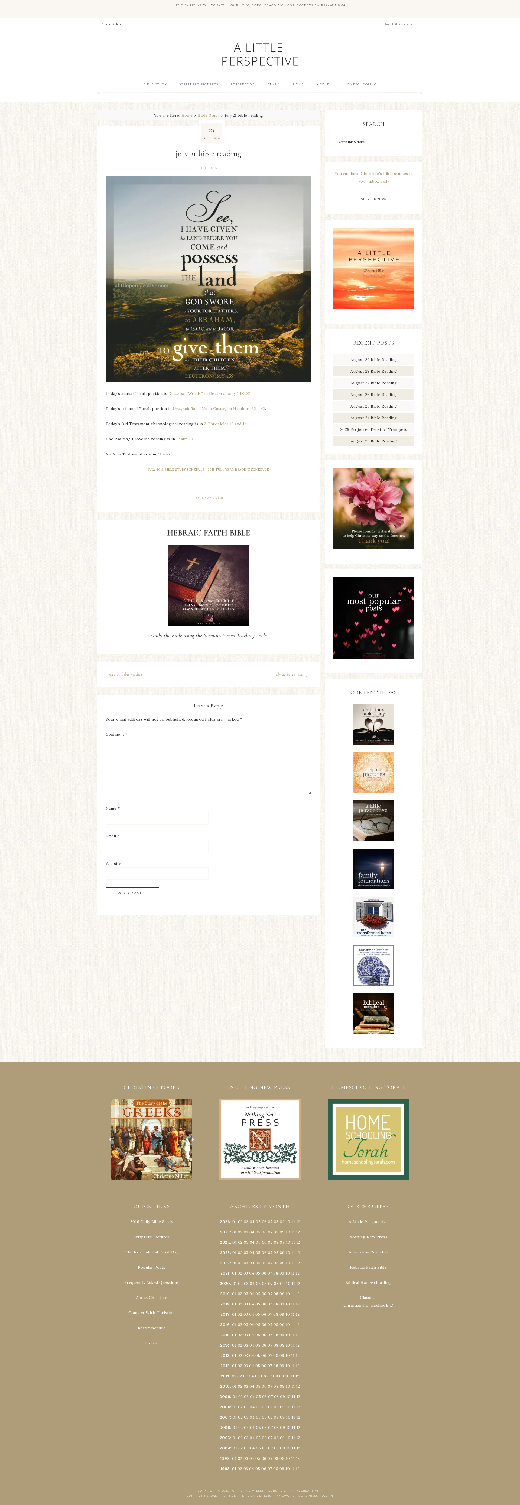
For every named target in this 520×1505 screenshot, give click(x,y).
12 (298, 1232)
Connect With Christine (151, 1312)
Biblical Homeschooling (368, 1282)
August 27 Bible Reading (374, 382)
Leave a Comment (208, 498)
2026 (225, 1221)
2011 (225, 1376)
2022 (225, 1262)
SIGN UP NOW (374, 199)
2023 (225, 1252)
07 (270, 1221)
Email (112, 835)
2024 (225, 1242)
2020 (225, 1283)
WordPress (308, 1495)
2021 (225, 1273)
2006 (225, 1427)
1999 (225, 1458)
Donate (152, 1343)
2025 (225, 1232)
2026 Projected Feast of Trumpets (373, 429)
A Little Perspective (260, 54)
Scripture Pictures (152, 1236)
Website (113, 863)
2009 (225, 1396)
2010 (225, 1386)
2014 (225, 1345)
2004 (225, 1448)
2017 (225, 1314)
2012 (225, 1365)
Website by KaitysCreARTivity (295, 1490)
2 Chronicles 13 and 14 (225, 423)
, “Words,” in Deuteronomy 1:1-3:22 (209, 393)
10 (288, 1232)
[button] (151, 1139)
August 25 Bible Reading (373, 406)
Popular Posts (151, 1267)
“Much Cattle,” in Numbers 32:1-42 (219, 408)
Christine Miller (248, 1490)
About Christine (151, 1297)
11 (293, 1232)
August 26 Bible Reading (373, 394)
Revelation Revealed (368, 1252)
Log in (327, 1495)
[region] (152, 1139)
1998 (225, 1468)
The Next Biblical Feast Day (151, 1252)
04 (252, 1221)
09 (282, 1232)
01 (234, 1221)
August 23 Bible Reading (374, 441)
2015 (225, 1335)
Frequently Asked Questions (151, 1282)
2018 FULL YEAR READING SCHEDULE (238, 469)
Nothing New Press (368, 1236)
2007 (225, 1417)
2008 (225, 1407)
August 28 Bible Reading (373, 371)
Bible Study (208, 168)
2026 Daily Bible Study (151, 1221)
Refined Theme (235, 1495)
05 (258, 1221)
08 (276, 1221)
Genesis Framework (275, 1495)
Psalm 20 (184, 438)
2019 (225, 1293)
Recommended (152, 1327)
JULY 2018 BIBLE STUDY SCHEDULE (176, 469)
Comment (117, 734)
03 (246, 1221)
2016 (225, 1324)
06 (264, 1221)
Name (113, 808)
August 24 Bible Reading (373, 417)
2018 (225, 1304)
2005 (225, 1437)
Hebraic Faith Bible (368, 1267)
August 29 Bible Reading (373, 359)
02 (240, 1221)
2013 (225, 1355)
